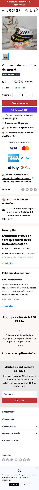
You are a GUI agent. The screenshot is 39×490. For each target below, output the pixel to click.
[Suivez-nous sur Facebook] (3, 459)
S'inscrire (19, 400)
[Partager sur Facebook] (22, 189)
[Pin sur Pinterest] (27, 189)
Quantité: (6, 95)
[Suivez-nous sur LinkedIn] (28, 459)
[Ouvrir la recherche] (26, 10)
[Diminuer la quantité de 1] (15, 95)
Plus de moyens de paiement (19, 115)
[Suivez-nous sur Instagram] (11, 459)
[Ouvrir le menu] (3, 10)
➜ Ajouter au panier (19, 103)
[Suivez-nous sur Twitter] (7, 459)
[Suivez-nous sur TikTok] (24, 459)
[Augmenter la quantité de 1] (30, 95)
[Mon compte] (31, 10)
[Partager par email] (35, 189)
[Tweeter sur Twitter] (31, 189)
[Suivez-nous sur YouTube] (20, 459)
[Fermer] (37, 468)
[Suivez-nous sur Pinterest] (16, 459)
